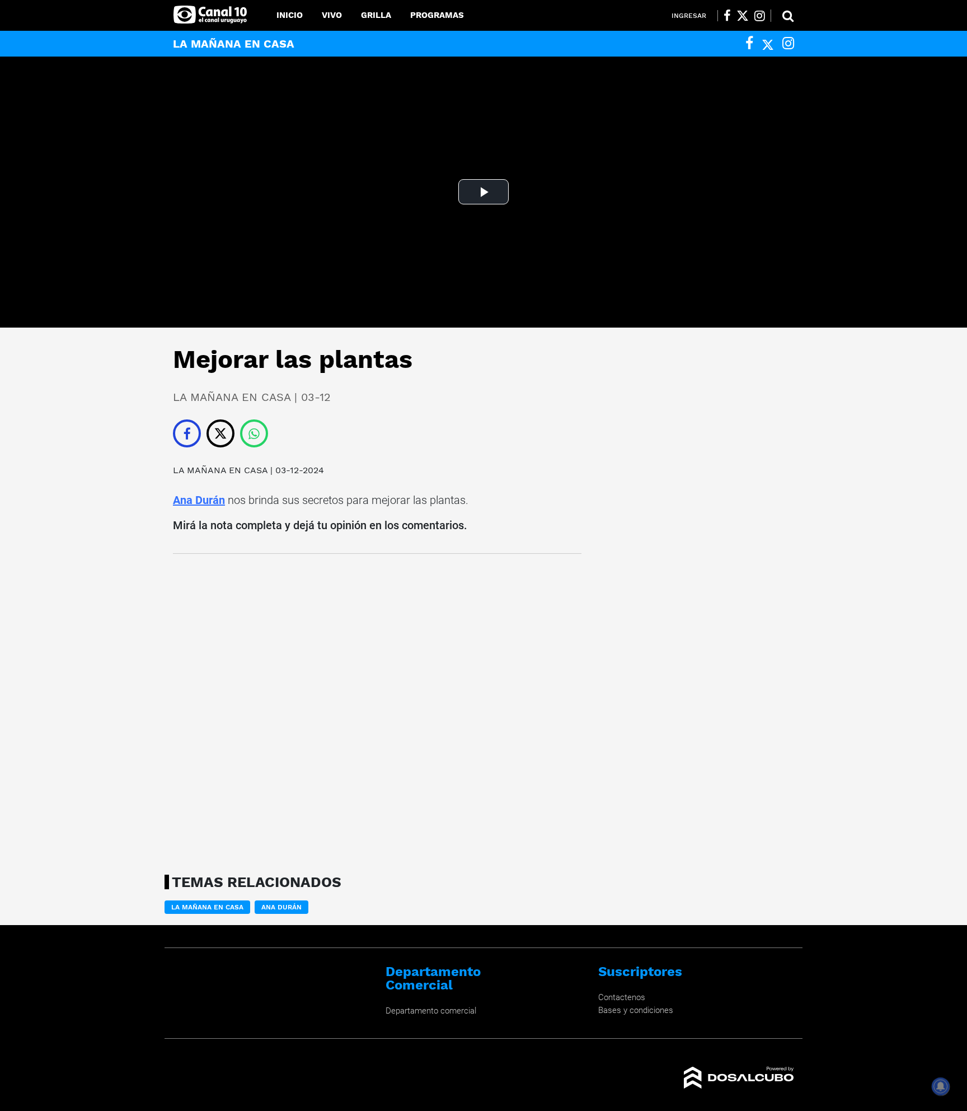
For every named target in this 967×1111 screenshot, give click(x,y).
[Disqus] (377, 711)
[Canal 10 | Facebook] (727, 16)
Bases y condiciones (635, 1010)
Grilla (376, 15)
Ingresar (689, 16)
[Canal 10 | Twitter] (743, 16)
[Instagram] (788, 43)
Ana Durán (199, 500)
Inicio (289, 15)
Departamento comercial (431, 1011)
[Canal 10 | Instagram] (760, 16)
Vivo (332, 15)
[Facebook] (749, 43)
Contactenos (621, 997)
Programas (437, 15)
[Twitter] (768, 43)
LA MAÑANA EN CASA (220, 470)
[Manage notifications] (941, 1086)
